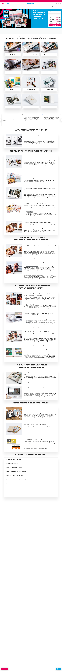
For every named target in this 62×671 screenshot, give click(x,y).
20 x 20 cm (51, 21)
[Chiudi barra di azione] (61, 1)
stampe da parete (35, 441)
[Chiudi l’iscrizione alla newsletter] (7, 669)
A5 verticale (51, 13)
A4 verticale (51, 17)
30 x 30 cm (51, 23)
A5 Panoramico (52, 15)
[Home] (31, 3)
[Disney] (52, 6)
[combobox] (54, 11)
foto (50, 418)
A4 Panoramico (52, 19)
